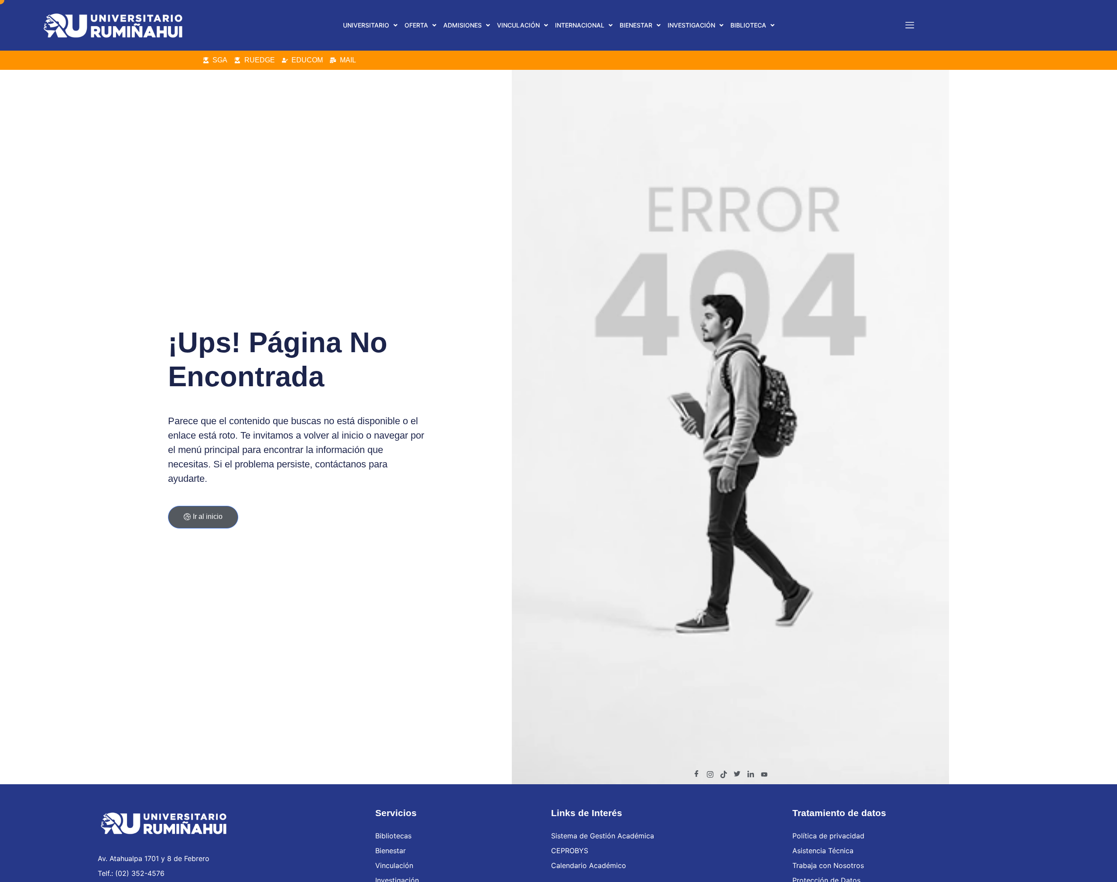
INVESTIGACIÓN (691, 25)
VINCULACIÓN (518, 25)
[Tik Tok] (723, 774)
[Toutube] (764, 774)
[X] (737, 774)
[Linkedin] (750, 774)
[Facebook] (696, 774)
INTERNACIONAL (579, 25)
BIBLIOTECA (748, 25)
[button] (370, 25)
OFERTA (416, 25)
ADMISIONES (462, 25)
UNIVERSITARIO (366, 25)
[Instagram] (709, 774)
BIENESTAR (636, 25)
